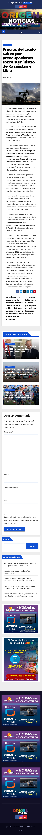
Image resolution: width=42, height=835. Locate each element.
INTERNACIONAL (7, 45)
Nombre (7, 474)
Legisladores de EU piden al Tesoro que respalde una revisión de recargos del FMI (30, 305)
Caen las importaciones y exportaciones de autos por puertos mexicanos (20, 372)
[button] (39, 32)
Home (20, 830)
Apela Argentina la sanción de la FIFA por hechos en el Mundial (18, 395)
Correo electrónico (11, 488)
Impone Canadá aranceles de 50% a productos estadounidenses (20, 349)
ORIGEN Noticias (30, 827)
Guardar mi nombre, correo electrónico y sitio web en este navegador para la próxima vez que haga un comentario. (21, 520)
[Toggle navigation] (21, 31)
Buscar (6, 539)
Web (5, 501)
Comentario (8, 432)
